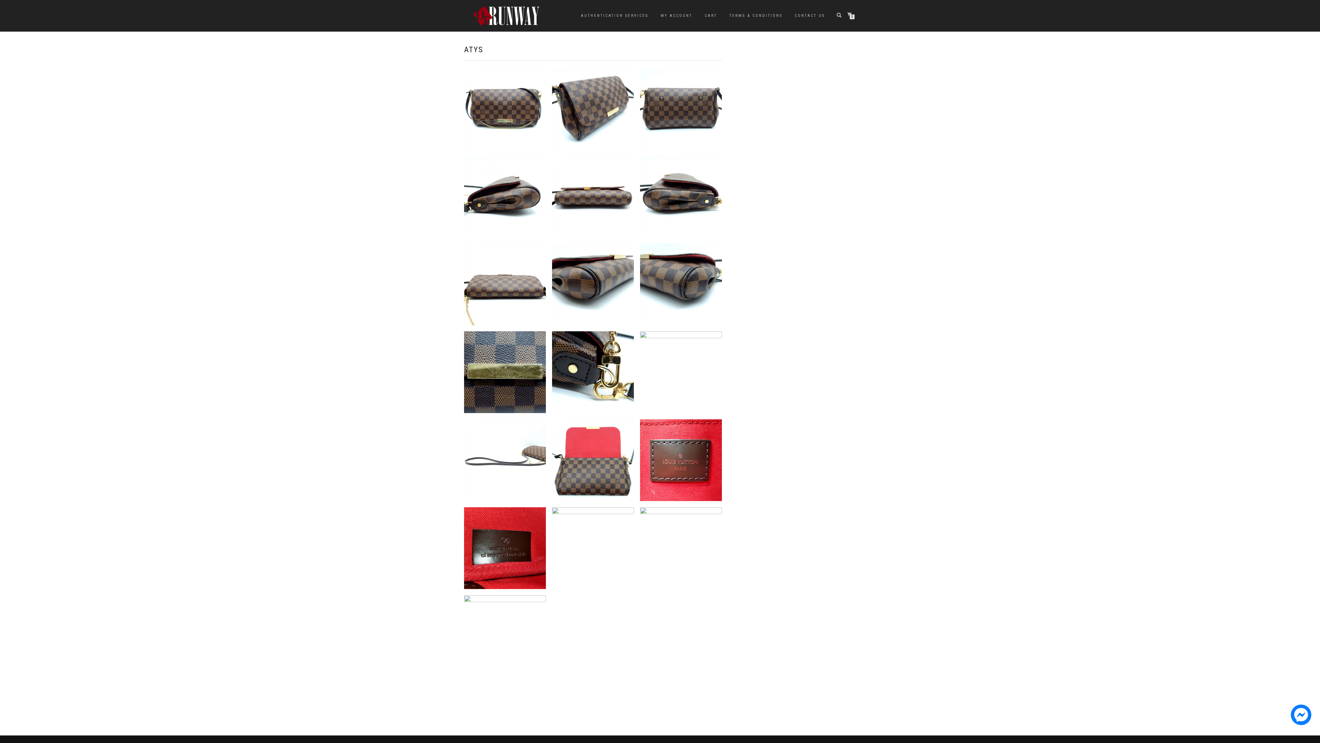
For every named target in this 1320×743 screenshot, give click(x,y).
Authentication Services (614, 15)
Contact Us (810, 15)
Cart (711, 15)
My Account (676, 15)
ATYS (473, 49)
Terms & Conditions (755, 15)
